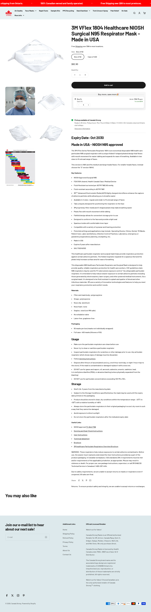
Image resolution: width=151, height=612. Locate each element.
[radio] (108, 102)
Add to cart (108, 113)
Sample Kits (55, 11)
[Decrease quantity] (75, 75)
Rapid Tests (43, 11)
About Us (66, 550)
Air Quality (19, 11)
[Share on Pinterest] (86, 480)
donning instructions (87, 359)
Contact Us (67, 554)
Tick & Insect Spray (100, 11)
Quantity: (75, 70)
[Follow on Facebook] (6, 595)
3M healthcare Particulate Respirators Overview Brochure (96, 446)
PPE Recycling (68, 11)
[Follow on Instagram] (18, 595)
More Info (18, 15)
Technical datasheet (82, 439)
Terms (65, 546)
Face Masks (29, 11)
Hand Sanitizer (82, 11)
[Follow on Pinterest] (23, 595)
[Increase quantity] (85, 75)
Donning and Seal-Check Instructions (88, 431)
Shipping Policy (69, 534)
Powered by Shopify (29, 603)
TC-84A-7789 (91, 427)
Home (65, 530)
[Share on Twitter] (83, 480)
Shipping (79, 46)
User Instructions (80, 435)
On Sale (124, 11)
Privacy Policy (68, 542)
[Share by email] (90, 480)
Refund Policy (68, 538)
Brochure (77, 442)
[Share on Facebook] (79, 480)
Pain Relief (115, 11)
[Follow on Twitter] (12, 595)
